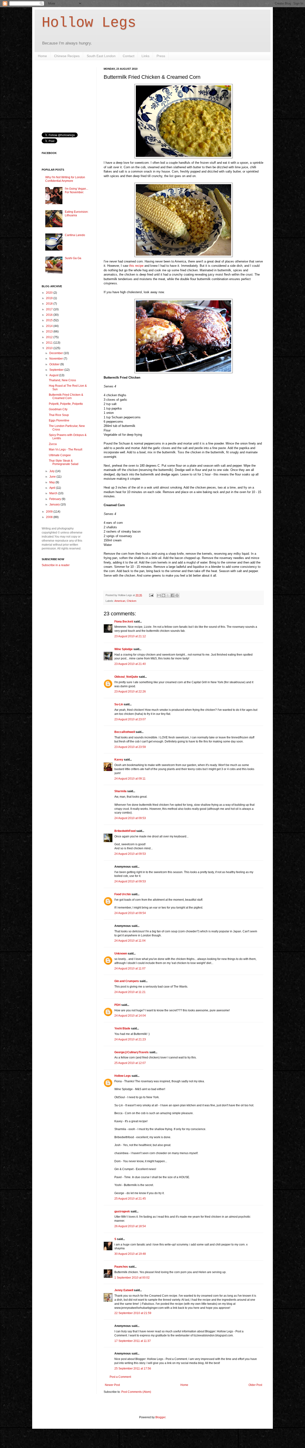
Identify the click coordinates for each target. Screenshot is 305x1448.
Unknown (120, 953)
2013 (49, 331)
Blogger (160, 1417)
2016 (49, 314)
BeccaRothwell (124, 732)
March (53, 493)
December (56, 353)
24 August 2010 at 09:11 (130, 778)
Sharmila (120, 791)
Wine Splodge (123, 649)
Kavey (118, 759)
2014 (49, 326)
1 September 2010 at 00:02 (132, 1277)
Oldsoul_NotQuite (126, 676)
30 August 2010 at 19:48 (130, 1253)
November (56, 358)
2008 (49, 517)
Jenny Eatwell (123, 1290)
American (119, 600)
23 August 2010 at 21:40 (130, 664)
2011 (49, 342)
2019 (49, 298)
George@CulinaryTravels (131, 1052)
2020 (49, 292)
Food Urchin (122, 894)
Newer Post (112, 1385)
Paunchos (121, 1266)
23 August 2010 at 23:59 (130, 747)
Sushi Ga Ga (73, 258)
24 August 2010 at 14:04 (130, 1015)
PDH (117, 1005)
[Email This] (159, 595)
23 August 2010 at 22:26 (130, 691)
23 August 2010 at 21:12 (130, 636)
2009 (49, 511)
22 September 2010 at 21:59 (132, 1313)
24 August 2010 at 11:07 (130, 968)
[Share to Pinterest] (177, 595)
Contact (128, 56)
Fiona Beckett (123, 621)
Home (42, 56)
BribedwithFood (125, 831)
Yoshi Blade (122, 1028)
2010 (49, 348)
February (55, 499)
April (52, 487)
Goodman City (58, 409)
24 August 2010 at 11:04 (130, 940)
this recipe (136, 265)
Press (161, 56)
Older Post (255, 1385)
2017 (49, 309)
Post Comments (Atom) (136, 1392)
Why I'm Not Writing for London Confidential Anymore (65, 179)
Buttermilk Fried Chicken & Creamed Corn (66, 396)
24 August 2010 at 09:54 (130, 913)
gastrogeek (122, 1211)
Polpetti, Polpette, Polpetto (66, 403)
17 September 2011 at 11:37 (132, 1341)
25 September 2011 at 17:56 (132, 1368)
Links (145, 56)
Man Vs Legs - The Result (65, 449)
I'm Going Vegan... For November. (76, 190)
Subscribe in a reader (56, 565)
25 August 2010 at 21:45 (130, 1198)
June (52, 476)
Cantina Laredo (75, 235)
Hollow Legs (89, 23)
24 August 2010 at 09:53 (130, 818)
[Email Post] (151, 595)
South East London (101, 56)
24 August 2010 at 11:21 (130, 992)
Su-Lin (118, 704)
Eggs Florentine (59, 420)
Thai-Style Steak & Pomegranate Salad (63, 462)
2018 (49, 303)
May (52, 482)
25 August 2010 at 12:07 (130, 1063)
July (52, 471)
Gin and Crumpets (126, 981)
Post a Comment (120, 1377)
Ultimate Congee (60, 455)
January (55, 504)
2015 (49, 320)
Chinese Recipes (67, 56)
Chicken (131, 600)
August (54, 375)
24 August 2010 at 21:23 (130, 1039)
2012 (49, 337)
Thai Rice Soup (59, 415)
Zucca (53, 444)
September (56, 369)
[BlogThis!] (163, 595)
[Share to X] (168, 595)
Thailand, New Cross (62, 380)
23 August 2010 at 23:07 (130, 719)
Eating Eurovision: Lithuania (76, 213)
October (54, 364)
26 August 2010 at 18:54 (130, 1226)
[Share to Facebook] (172, 595)
